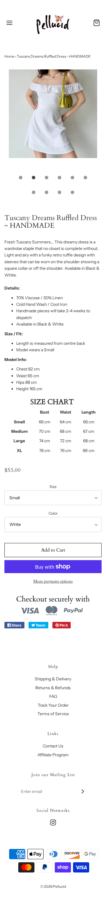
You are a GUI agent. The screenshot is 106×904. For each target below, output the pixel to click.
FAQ (53, 696)
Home (9, 56)
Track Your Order (53, 705)
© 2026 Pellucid (53, 886)
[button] (53, 120)
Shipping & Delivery (53, 679)
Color (53, 513)
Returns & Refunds (53, 687)
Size (53, 486)
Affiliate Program (53, 754)
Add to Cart (53, 550)
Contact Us (53, 746)
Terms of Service (53, 713)
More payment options (53, 581)
